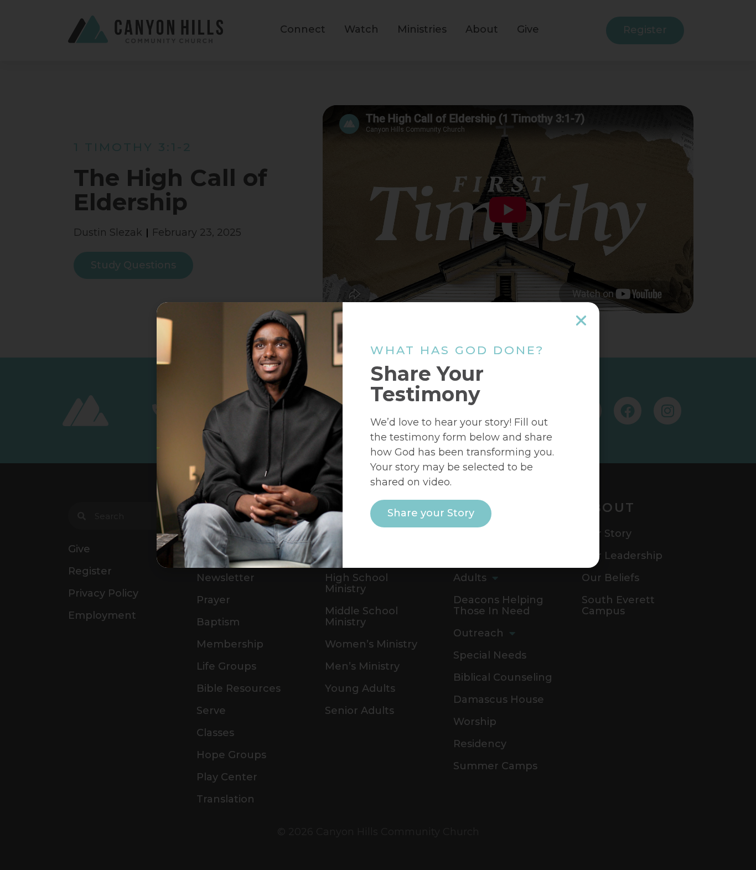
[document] (378, 435)
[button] (581, 320)
